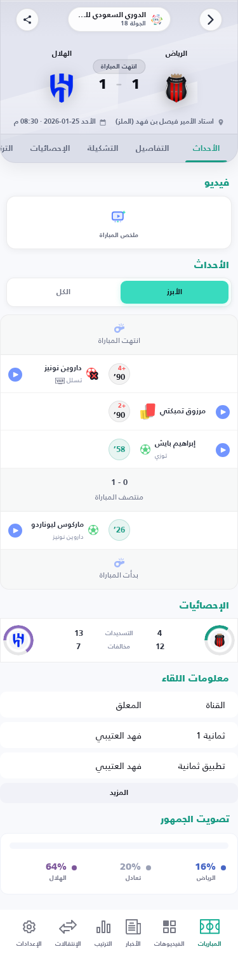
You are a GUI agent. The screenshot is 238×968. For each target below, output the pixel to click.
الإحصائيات (50, 149)
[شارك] (27, 19)
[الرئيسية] (210, 19)
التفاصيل (152, 149)
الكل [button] (63, 292)
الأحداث (206, 149)
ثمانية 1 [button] (210, 735)
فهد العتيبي (119, 735)
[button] (54, 374)
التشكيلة (103, 149)
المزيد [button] (119, 793)
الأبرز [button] (174, 292)
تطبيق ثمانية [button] (201, 765)
